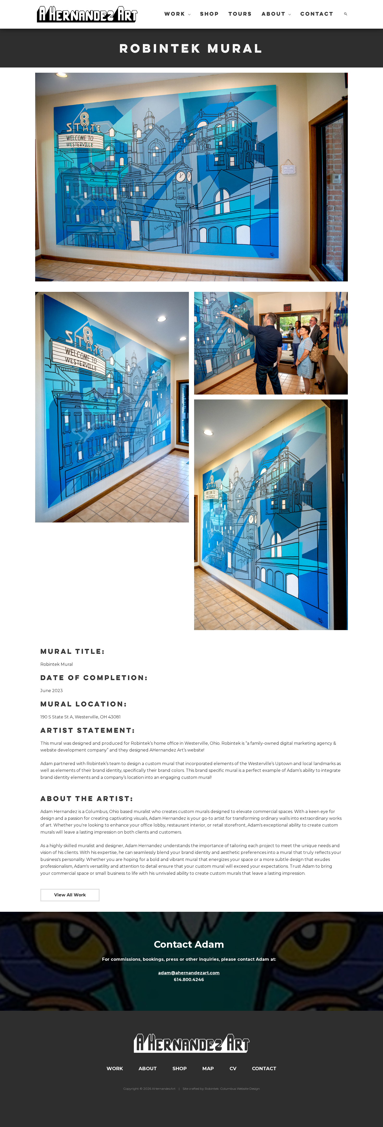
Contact (264, 1068)
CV (233, 1068)
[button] (188, 14)
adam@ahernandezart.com (189, 972)
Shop (179, 1068)
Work (115, 1068)
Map (208, 1068)
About (148, 1068)
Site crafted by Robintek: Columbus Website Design (221, 1089)
